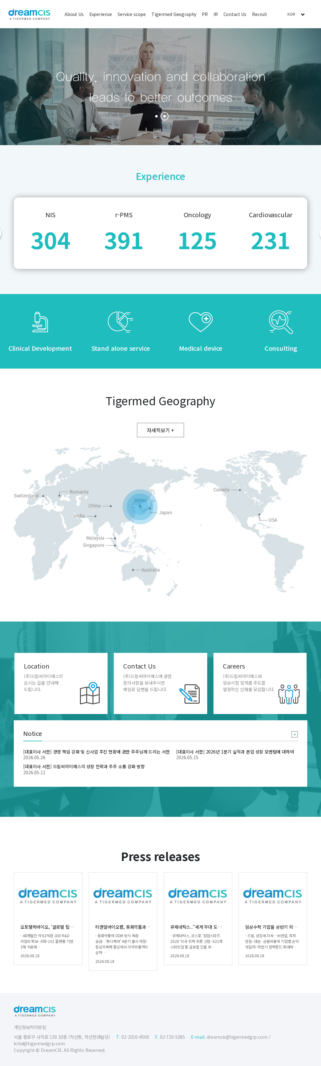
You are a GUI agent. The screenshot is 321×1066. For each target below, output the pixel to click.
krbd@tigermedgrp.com (39, 1043)
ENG (291, 22)
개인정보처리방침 (30, 1027)
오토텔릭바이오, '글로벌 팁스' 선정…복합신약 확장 (67, 927)
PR (205, 14)
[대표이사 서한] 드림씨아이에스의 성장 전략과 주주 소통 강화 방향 (84, 766)
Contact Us (235, 14)
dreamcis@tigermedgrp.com (237, 1037)
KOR (291, 14)
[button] (156, 116)
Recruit (259, 14)
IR (215, 14)
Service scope (132, 14)
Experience (100, 14)
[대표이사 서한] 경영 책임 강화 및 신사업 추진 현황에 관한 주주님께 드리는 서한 (96, 751)
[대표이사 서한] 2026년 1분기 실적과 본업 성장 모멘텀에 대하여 (235, 751)
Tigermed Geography (173, 14)
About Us (74, 14)
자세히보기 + (160, 430)
